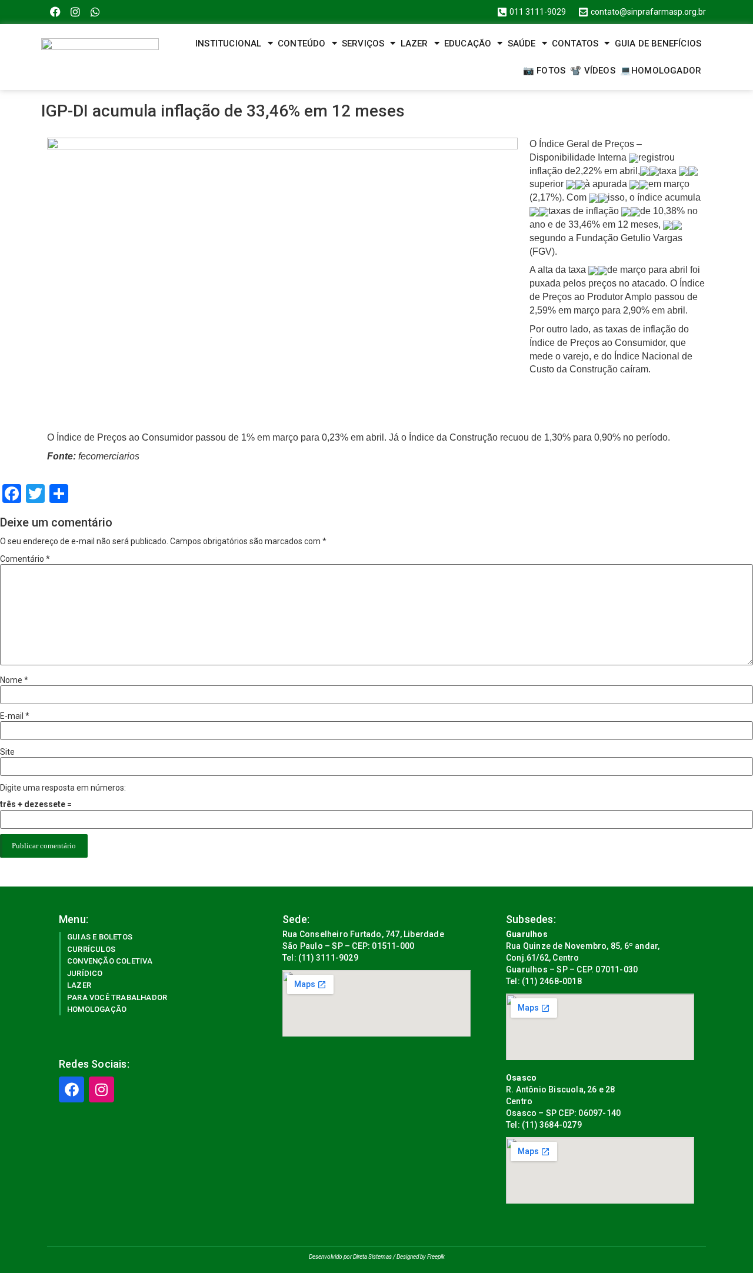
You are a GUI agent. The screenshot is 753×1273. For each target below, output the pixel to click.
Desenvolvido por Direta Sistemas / (353, 1257)
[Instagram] (75, 12)
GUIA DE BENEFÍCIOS (658, 43)
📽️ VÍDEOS (592, 70)
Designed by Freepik (421, 1257)
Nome (14, 680)
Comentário (25, 559)
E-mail (14, 716)
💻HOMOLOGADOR (660, 70)
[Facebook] (55, 12)
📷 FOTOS (544, 70)
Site (7, 752)
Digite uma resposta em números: (63, 788)
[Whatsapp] (95, 12)
